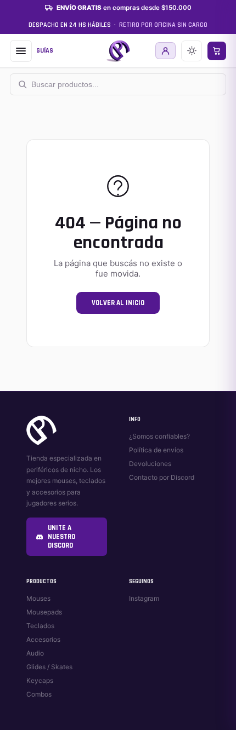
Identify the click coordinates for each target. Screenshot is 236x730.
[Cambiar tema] (191, 51)
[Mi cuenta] (165, 50)
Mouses (38, 598)
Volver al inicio (118, 302)
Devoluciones (150, 463)
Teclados (40, 626)
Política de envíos (156, 450)
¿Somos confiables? (159, 436)
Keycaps (39, 680)
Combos (39, 694)
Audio (35, 653)
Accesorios (43, 639)
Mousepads (44, 612)
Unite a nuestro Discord (61, 537)
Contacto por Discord (161, 477)
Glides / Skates (49, 667)
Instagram (144, 598)
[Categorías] (21, 51)
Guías (44, 51)
